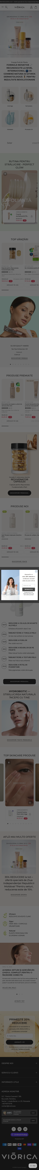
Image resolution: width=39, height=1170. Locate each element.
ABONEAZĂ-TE (29, 589)
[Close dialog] (36, 571)
